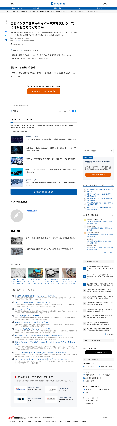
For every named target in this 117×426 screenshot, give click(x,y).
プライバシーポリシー (50, 421)
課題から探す (57, 8)
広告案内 (29, 421)
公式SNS (21, 421)
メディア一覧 (11, 421)
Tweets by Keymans (90, 348)
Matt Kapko (31, 210)
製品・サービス (16, 8)
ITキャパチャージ (79, 8)
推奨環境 (84, 421)
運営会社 (67, 421)
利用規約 (105, 417)
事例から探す (36, 8)
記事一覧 (99, 8)
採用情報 (75, 421)
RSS (61, 421)
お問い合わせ (38, 421)
